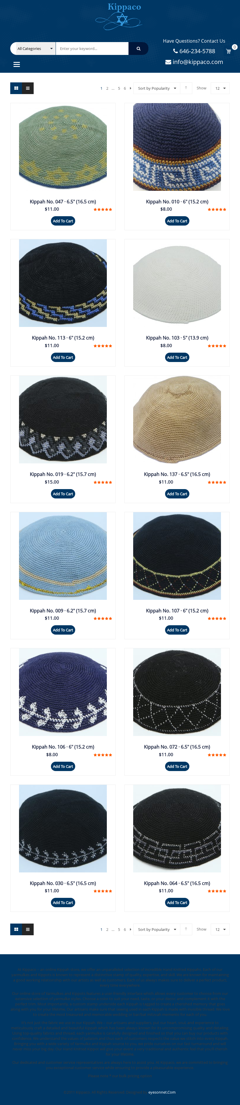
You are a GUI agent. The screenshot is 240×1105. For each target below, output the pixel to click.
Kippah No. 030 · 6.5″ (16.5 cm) (63, 883)
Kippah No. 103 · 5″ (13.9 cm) (177, 338)
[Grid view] (16, 88)
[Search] (138, 48)
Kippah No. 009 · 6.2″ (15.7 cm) (63, 610)
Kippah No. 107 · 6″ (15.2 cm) (177, 610)
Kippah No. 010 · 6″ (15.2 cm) (177, 201)
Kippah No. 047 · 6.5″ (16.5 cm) (63, 201)
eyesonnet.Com (162, 1092)
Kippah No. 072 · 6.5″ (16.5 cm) (177, 747)
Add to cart (63, 221)
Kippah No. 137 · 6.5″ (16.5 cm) (177, 474)
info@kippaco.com (197, 62)
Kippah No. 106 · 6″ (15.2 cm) (63, 747)
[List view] (28, 88)
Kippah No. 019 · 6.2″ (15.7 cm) (63, 474)
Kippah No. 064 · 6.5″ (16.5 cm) (177, 883)
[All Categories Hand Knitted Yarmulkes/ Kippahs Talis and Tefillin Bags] (36, 48)
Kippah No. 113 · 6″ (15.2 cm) (63, 338)
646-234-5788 (196, 51)
